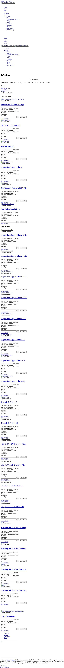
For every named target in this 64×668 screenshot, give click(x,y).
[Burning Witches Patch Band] (3, 564)
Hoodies (9, 25)
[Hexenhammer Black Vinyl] (12, 99)
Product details (4, 119)
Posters (9, 27)
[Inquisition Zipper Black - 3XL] (7, 271)
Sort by (5, 88)
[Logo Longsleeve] (12, 611)
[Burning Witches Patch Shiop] (3, 543)
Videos (6, 14)
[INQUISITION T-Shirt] (5, 120)
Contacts (6, 633)
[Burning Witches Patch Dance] (3, 585)
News (5, 8)
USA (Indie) (10, 30)
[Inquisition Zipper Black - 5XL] (7, 230)
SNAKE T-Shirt (7, 146)
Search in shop (34, 79)
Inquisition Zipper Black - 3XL (14, 277)
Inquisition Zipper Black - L (13, 339)
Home (5, 7)
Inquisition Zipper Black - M (13, 360)
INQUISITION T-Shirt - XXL (13, 444)
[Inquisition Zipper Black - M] (7, 355)
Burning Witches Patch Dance (13, 590)
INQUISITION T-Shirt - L (12, 486)
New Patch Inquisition (10, 209)
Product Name (4, 90)
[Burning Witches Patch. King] (2, 522)
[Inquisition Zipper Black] (7, 162)
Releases (6, 13)
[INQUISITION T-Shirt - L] (5, 480)
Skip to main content (6, 1)
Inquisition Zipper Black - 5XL (14, 235)
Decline (4, 665)
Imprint (6, 635)
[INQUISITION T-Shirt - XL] (5, 460)
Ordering (3, 91)
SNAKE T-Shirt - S (9, 402)
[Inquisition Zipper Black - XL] (7, 313)
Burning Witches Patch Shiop (13, 548)
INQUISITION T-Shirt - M (12, 507)
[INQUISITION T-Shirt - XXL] (5, 439)
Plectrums (9, 28)
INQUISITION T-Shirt (10, 125)
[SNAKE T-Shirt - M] (5, 418)
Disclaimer (7, 636)
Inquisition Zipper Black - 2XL (14, 298)
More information (4, 667)
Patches (9, 17)
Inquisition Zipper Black (11, 167)
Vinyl (8, 20)
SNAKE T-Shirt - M (9, 423)
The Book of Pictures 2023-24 (13, 188)
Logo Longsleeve (8, 616)
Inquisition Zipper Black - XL (13, 318)
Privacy (6, 638)
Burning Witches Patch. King (13, 527)
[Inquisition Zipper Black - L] (7, 334)
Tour (5, 10)
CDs (8, 22)
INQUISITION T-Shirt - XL (13, 465)
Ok (1, 665)
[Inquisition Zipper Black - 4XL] (7, 251)
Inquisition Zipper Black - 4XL (14, 256)
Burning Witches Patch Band (13, 569)
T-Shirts (9, 24)
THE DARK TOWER (13, 19)
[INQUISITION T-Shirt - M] (5, 501)
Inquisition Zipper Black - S (12, 381)
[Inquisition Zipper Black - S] (7, 376)
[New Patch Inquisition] (7, 204)
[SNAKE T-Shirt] (5, 141)
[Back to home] (8, 3)
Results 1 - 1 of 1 (5, 93)
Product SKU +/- (5, 88)
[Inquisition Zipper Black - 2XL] (7, 292)
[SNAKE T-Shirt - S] (5, 397)
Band (5, 11)
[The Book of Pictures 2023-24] (4, 183)
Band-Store (7, 16)
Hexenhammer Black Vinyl (12, 104)
